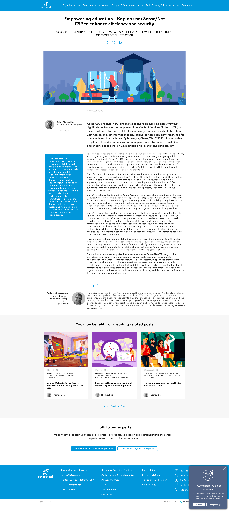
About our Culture (110, 480)
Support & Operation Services (127, 5)
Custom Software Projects (74, 470)
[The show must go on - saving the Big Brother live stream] (163, 350)
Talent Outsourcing (71, 475)
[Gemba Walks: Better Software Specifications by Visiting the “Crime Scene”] (66, 350)
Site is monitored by (172, 501)
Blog (103, 485)
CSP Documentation (71, 485)
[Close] (224, 468)
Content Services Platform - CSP (77, 480)
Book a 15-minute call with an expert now (93, 449)
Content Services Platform (96, 5)
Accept (199, 505)
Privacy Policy (149, 485)
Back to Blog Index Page (114, 406)
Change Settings (215, 505)
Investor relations (151, 475)
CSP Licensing (68, 490)
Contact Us (107, 495)
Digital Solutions (71, 5)
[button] (107, 42)
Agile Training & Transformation (162, 5)
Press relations (149, 470)
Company (187, 5)
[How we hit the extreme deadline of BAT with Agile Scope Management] (114, 350)
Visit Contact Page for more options (137, 449)
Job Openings (108, 490)
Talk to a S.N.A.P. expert (154, 480)
